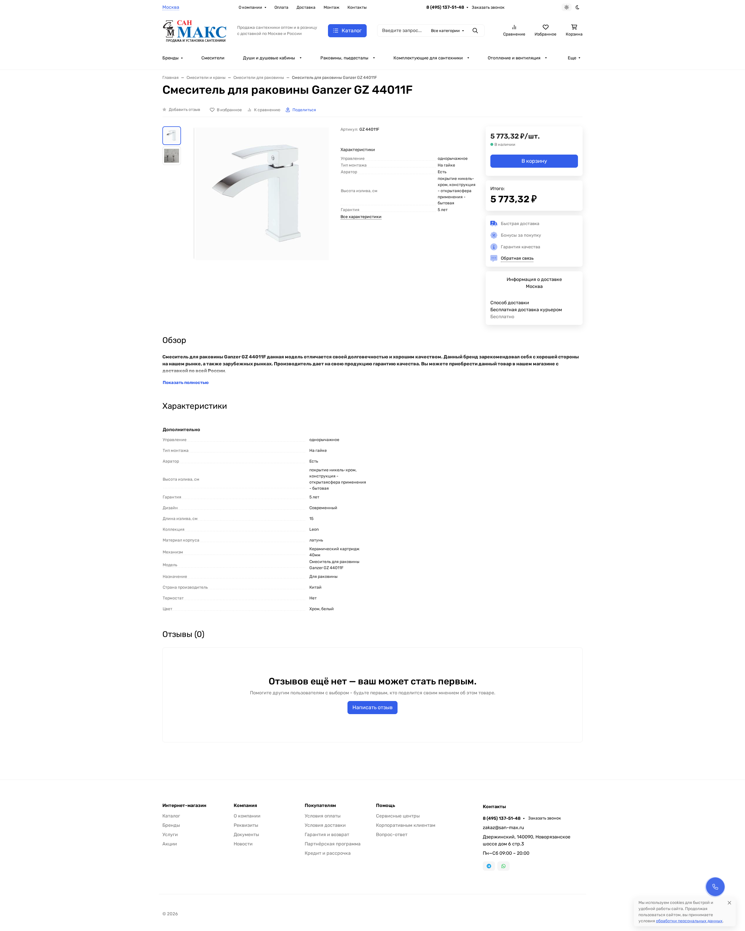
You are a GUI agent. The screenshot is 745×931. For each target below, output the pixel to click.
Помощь (385, 805)
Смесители (212, 58)
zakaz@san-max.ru (503, 827)
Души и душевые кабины (269, 58)
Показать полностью (186, 382)
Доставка (306, 7)
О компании (250, 7)
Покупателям (320, 805)
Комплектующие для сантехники (428, 58)
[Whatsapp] (503, 866)
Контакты (357, 7)
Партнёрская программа (333, 844)
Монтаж (331, 7)
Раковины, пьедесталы (344, 58)
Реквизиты (246, 825)
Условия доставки (325, 825)
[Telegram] (489, 866)
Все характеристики (361, 216)
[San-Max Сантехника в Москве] (195, 30)
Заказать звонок (488, 7)
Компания (245, 805)
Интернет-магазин (184, 805)
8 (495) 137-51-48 (445, 7)
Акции (169, 844)
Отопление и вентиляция (514, 58)
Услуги (170, 834)
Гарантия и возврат (327, 834)
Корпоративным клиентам (405, 825)
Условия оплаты (322, 816)
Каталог (171, 816)
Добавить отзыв (184, 109)
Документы (246, 834)
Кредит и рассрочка (328, 853)
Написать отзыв (372, 707)
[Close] (729, 903)
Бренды (170, 58)
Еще (572, 58)
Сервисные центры (398, 816)
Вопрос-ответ (391, 834)
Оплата (281, 7)
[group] (262, 212)
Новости (243, 844)
